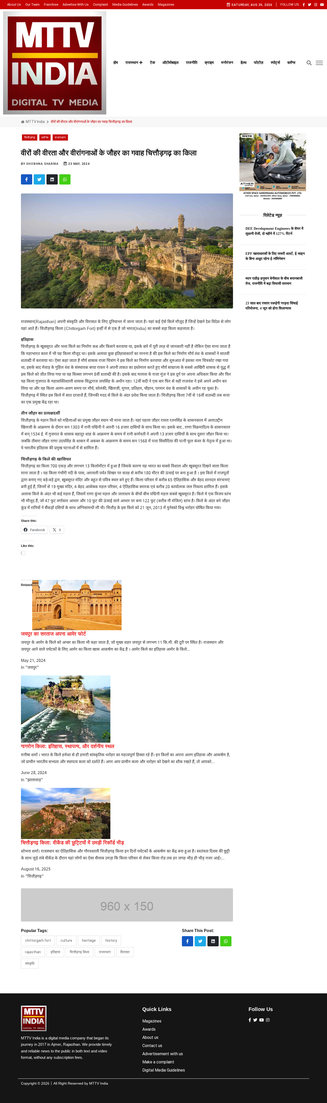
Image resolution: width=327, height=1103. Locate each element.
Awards (148, 4)
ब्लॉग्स (291, 62)
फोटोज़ (258, 62)
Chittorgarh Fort (38, 940)
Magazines (166, 4)
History (111, 940)
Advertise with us (76, 4)
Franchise (51, 4)
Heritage (89, 940)
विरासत (125, 952)
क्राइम (209, 62)
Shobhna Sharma (42, 164)
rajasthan (33, 952)
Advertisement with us (162, 1053)
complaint (100, 4)
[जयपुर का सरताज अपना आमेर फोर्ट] (77, 605)
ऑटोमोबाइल (170, 62)
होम (115, 62)
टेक (152, 62)
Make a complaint (158, 1062)
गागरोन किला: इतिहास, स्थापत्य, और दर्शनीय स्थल (67, 746)
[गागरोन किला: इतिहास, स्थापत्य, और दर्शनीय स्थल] (65, 709)
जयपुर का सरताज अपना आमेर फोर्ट (53, 634)
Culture (66, 940)
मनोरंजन (227, 62)
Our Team (32, 4)
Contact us (152, 1045)
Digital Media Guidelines (163, 1070)
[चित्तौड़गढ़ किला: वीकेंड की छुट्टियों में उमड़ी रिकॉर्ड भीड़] (65, 813)
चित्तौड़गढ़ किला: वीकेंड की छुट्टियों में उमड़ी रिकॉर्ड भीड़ (72, 842)
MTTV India (35, 122)
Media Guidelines (125, 4)
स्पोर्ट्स (275, 62)
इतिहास (55, 952)
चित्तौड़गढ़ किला (79, 952)
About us (14, 4)
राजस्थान (132, 62)
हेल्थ (244, 62)
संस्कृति (29, 963)
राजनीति (191, 62)
